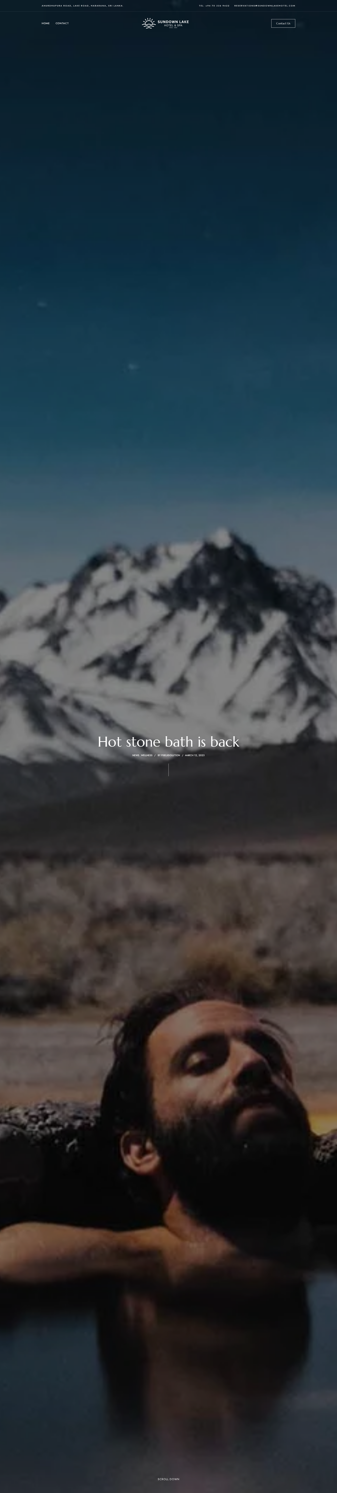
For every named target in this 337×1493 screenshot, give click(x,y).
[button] (283, 23)
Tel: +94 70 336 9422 (214, 5)
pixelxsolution (170, 755)
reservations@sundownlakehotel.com (264, 5)
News (135, 755)
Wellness (147, 755)
